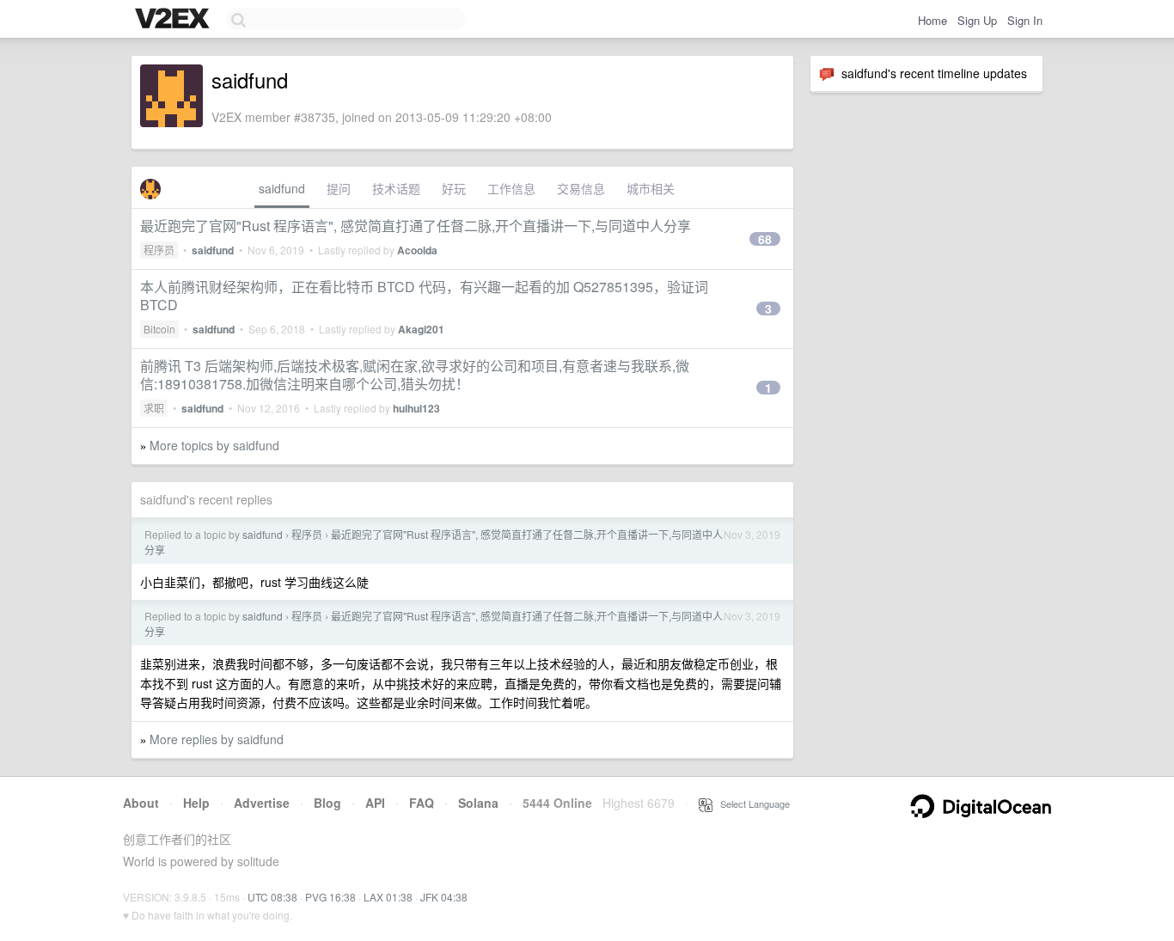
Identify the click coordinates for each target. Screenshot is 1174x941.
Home (932, 20)
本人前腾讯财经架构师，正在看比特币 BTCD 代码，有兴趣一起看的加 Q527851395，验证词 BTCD (424, 296)
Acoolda (417, 250)
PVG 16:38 (330, 896)
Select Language (751, 803)
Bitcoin (159, 328)
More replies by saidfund (217, 739)
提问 (339, 188)
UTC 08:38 (272, 896)
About (141, 802)
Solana (478, 802)
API (375, 802)
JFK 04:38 (444, 896)
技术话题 (396, 188)
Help (196, 802)
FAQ (421, 802)
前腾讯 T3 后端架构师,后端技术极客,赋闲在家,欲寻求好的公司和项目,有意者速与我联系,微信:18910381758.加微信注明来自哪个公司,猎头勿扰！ (414, 375)
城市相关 (651, 188)
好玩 (454, 188)
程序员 (159, 249)
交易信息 (581, 188)
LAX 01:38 (388, 896)
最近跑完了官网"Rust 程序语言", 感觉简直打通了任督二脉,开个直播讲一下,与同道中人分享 (415, 225)
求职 (154, 407)
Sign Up (977, 20)
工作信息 (511, 188)
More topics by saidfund (214, 445)
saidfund (282, 188)
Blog (327, 802)
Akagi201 (421, 329)
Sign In (1025, 20)
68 (765, 239)
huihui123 (416, 408)
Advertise (262, 802)
